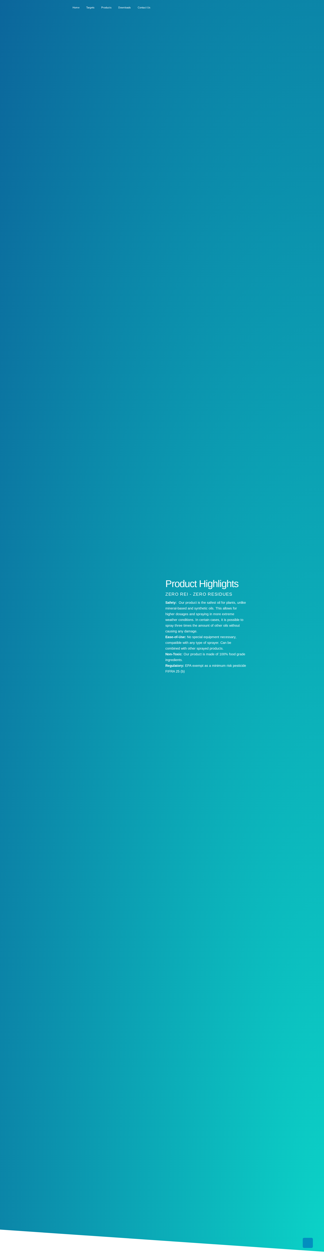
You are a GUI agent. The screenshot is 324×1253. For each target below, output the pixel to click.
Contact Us (144, 7)
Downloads (124, 7)
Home (76, 7)
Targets (90, 7)
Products (106, 7)
